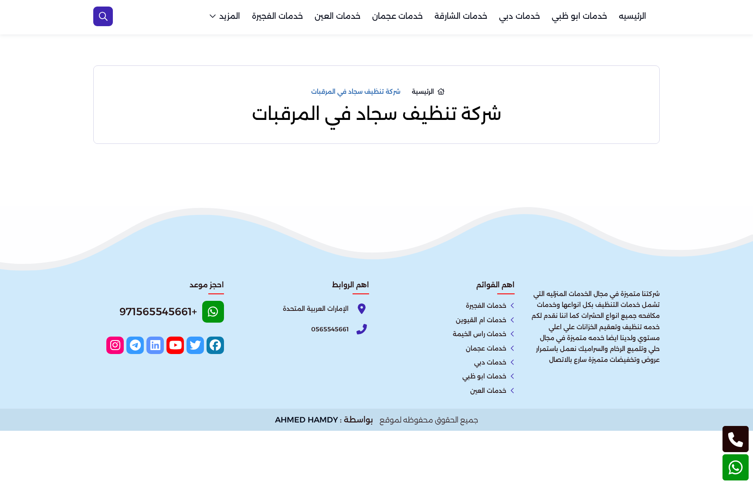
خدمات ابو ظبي (579, 16)
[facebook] (215, 345)
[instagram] (115, 345)
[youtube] (175, 345)
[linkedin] (155, 345)
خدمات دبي (519, 16)
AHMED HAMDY (306, 420)
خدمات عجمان (397, 16)
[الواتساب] (735, 467)
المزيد (229, 16)
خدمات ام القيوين (481, 320)
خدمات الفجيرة (277, 16)
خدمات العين (337, 16)
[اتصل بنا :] (735, 439)
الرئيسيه (632, 16)
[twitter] (195, 345)
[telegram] (135, 345)
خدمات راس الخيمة (479, 334)
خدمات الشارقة (460, 16)
